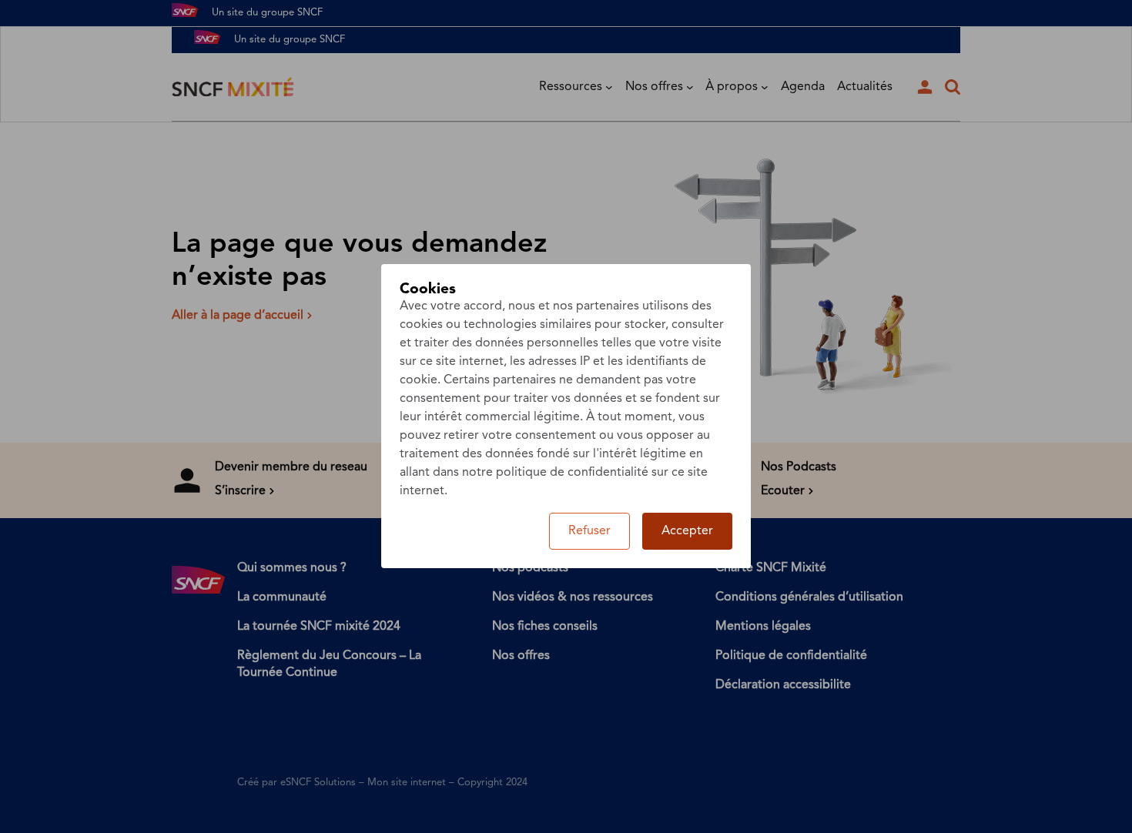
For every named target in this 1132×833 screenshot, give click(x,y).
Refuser (589, 531)
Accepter (687, 531)
